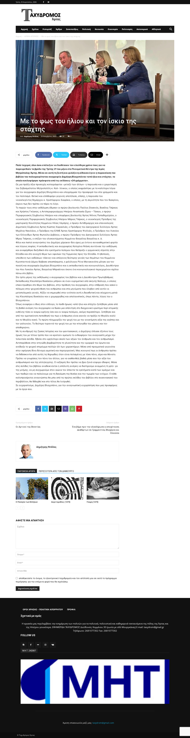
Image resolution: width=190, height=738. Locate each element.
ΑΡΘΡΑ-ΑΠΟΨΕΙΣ (31, 36)
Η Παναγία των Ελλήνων (27, 502)
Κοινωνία (99, 29)
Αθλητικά (156, 29)
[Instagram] (45, 645)
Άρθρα (59, 29)
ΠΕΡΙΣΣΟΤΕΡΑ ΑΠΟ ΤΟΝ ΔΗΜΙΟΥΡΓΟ (56, 471)
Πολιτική (86, 29)
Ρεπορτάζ (47, 29)
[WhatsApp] (72, 409)
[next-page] (22, 508)
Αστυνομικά (142, 29)
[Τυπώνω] (52, 409)
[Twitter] (45, 409)
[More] (107, 155)
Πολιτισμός (127, 29)
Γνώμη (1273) (92, 502)
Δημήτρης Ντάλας (31, 136)
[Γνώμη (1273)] (103, 488)
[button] (170, 29)
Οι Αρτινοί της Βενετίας (28, 426)
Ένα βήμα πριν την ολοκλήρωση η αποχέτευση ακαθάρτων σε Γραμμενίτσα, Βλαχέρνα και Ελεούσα (95, 429)
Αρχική (24, 29)
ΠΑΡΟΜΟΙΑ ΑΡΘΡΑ (26, 471)
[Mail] (48, 2)
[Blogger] (23, 645)
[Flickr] (38, 645)
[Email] (59, 409)
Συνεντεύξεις (72, 29)
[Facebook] (43, 2)
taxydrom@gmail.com (103, 722)
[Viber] (65, 409)
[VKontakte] (53, 645)
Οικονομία (113, 29)
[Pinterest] (79, 409)
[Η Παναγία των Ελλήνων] (32, 488)
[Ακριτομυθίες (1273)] (67, 488)
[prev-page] (17, 508)
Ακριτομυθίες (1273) (60, 502)
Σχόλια (35, 29)
